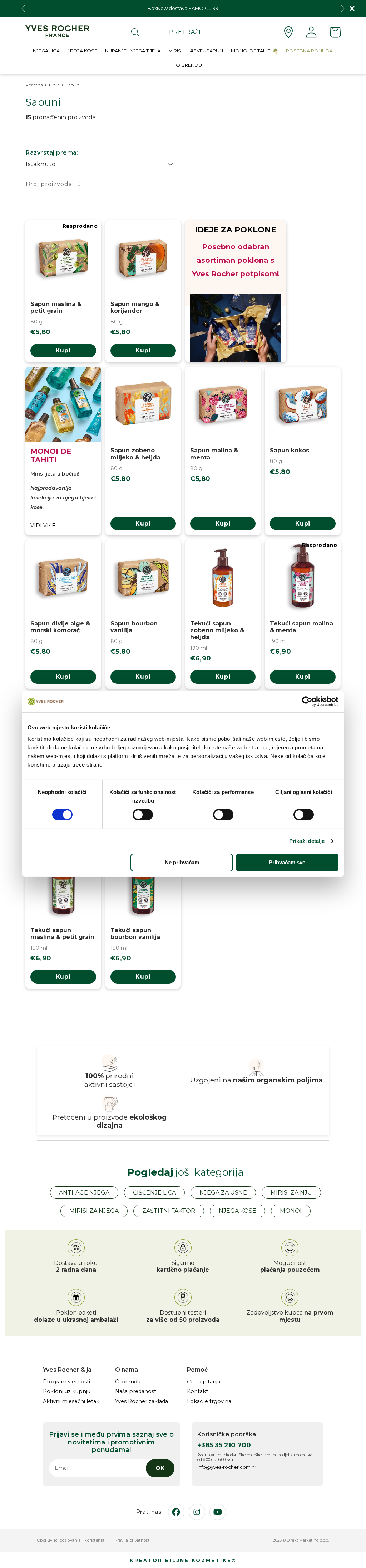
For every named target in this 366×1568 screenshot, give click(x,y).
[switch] (143, 814)
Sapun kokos (289, 450)
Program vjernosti (66, 1382)
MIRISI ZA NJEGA (94, 1210)
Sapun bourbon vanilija (134, 627)
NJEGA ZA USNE (223, 1192)
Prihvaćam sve (287, 862)
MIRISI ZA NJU (291, 1192)
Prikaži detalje (307, 841)
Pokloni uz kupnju (66, 1391)
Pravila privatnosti (132, 1540)
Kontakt (197, 1391)
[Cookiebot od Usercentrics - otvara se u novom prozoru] (307, 701)
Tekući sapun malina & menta (301, 627)
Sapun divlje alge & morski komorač (60, 627)
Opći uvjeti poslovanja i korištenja (70, 1540)
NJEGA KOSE (237, 1210)
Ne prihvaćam (182, 862)
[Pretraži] (135, 32)
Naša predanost (135, 1391)
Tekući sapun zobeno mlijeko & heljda (217, 630)
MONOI (291, 1210)
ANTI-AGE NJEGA (84, 1192)
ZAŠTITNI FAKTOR (168, 1210)
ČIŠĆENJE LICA (154, 1192)
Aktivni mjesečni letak (71, 1401)
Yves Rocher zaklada (141, 1401)
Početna (34, 84)
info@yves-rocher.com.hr (226, 1467)
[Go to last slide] (23, 8)
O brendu (127, 1382)
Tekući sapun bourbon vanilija (135, 933)
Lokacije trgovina (209, 1401)
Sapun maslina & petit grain (55, 307)
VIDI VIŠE (42, 526)
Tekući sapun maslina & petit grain (62, 933)
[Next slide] (342, 8)
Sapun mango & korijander (134, 307)
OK (160, 1468)
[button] (46, 52)
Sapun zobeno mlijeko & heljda (135, 454)
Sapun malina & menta (214, 454)
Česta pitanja (203, 1382)
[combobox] (180, 32)
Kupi (63, 350)
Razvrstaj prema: (52, 152)
